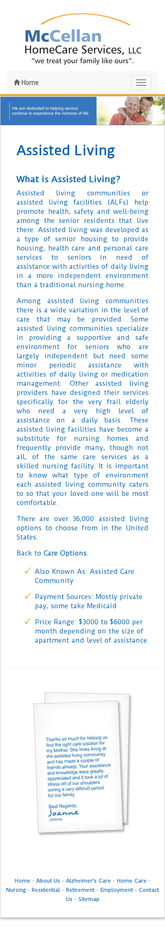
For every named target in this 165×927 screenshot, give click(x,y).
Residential (46, 890)
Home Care (132, 880)
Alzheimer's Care (88, 880)
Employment (116, 890)
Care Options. (66, 553)
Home (29, 82)
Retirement (80, 890)
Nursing (16, 890)
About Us (48, 880)
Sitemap (88, 899)
